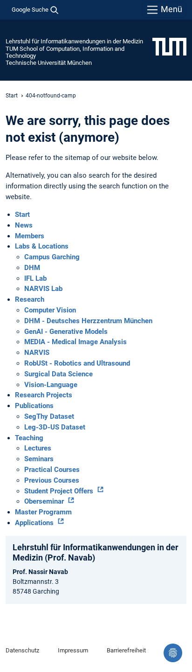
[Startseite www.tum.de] (169, 46)
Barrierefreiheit (126, 650)
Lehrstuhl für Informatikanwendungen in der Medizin (74, 41)
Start (12, 95)
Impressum (73, 650)
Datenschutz (22, 650)
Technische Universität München (49, 62)
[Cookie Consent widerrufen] (173, 653)
